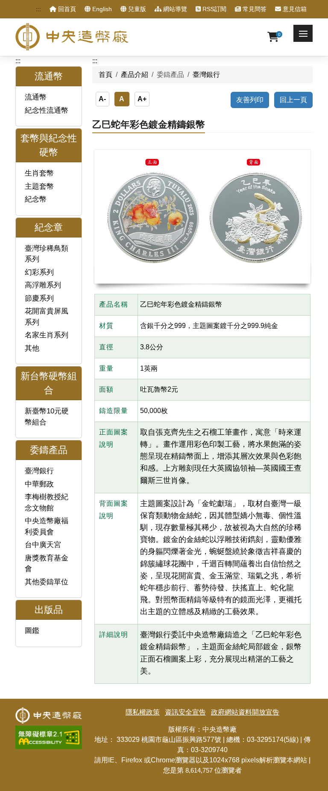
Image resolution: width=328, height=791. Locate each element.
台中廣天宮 (43, 545)
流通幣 (36, 97)
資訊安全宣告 (185, 712)
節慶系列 (39, 298)
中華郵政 (39, 484)
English (101, 9)
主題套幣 (39, 186)
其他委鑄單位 (46, 582)
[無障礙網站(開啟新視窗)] (48, 730)
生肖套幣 (39, 173)
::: (38, 9)
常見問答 (253, 9)
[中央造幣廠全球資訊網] (72, 37)
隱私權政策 (143, 712)
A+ (142, 99)
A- (102, 99)
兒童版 (136, 9)
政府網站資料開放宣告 (245, 712)
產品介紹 (134, 74)
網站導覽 (174, 9)
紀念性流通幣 (46, 110)
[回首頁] (48, 712)
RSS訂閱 (213, 9)
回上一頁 (293, 99)
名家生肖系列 (46, 335)
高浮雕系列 (43, 285)
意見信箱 (294, 9)
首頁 (105, 74)
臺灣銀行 (39, 471)
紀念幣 (36, 199)
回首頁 (66, 9)
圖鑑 (32, 631)
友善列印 (250, 99)
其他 (32, 348)
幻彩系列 (39, 272)
